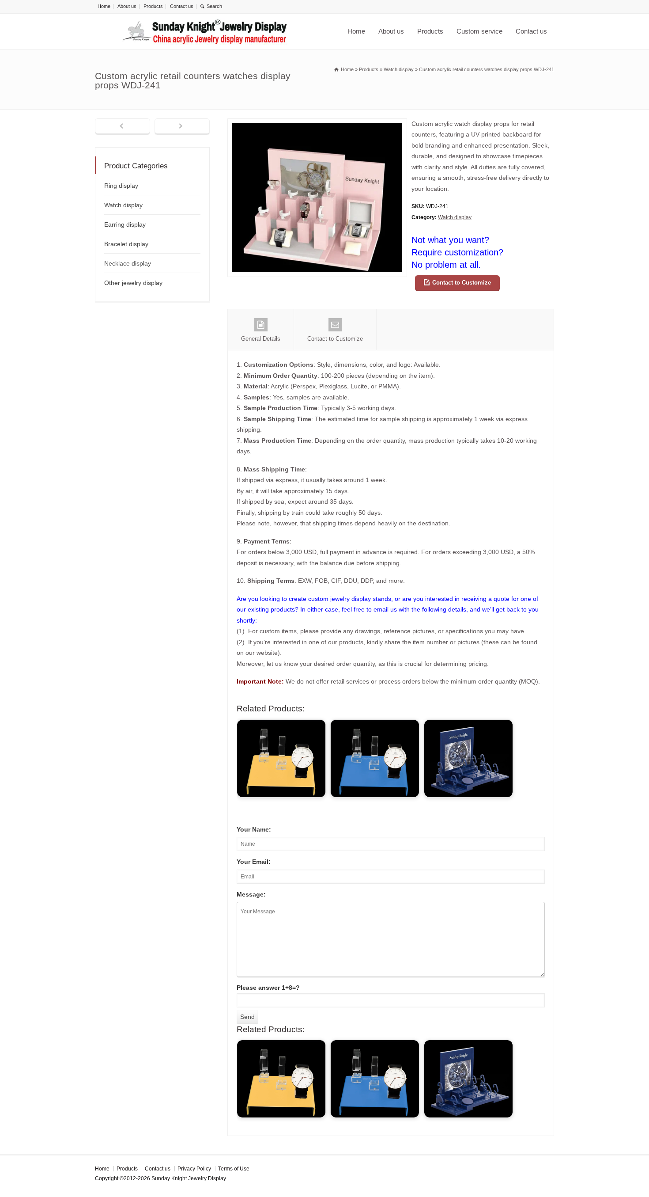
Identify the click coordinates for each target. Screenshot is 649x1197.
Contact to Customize (461, 282)
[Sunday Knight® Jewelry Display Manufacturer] (205, 31)
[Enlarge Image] (317, 124)
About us (126, 6)
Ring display (121, 185)
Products (153, 6)
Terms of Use (233, 1169)
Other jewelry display (133, 282)
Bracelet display (126, 243)
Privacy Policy (194, 1169)
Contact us (181, 6)
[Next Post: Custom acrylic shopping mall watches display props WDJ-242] (182, 126)
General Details (260, 338)
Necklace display (127, 263)
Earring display (125, 224)
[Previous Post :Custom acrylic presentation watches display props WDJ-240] (122, 126)
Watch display (455, 217)
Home (104, 6)
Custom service (479, 31)
